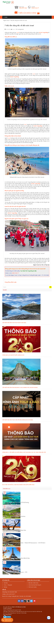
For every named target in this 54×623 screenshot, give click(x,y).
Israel (17, 32)
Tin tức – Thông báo (8, 585)
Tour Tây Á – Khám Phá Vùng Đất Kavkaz (14, 516)
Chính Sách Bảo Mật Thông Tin (34, 585)
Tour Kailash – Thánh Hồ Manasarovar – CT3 (15, 572)
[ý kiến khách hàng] (27, 12)
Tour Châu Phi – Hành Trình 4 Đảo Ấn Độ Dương (16, 502)
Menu (6, 17)
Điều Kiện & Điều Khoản (33, 582)
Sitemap (5, 587)
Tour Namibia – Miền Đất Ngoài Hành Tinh (14, 530)
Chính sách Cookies (32, 587)
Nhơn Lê (13, 29)
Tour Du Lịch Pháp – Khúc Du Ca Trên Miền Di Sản (16, 558)
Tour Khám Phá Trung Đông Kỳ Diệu (28, 271)
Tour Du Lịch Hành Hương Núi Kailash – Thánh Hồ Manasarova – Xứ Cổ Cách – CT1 (24, 543)
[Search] (50, 287)
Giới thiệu (6, 582)
